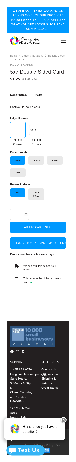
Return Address (20, 184)
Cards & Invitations (32, 55)
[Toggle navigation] (62, 40)
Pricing (38, 94)
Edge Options (19, 118)
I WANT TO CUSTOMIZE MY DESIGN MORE (41, 243)
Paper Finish (18, 152)
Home (13, 55)
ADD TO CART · (34, 227)
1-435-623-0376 (21, 369)
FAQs (45, 374)
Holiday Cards (56, 55)
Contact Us (48, 369)
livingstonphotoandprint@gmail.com (34, 374)
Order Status (49, 387)
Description (18, 94)
